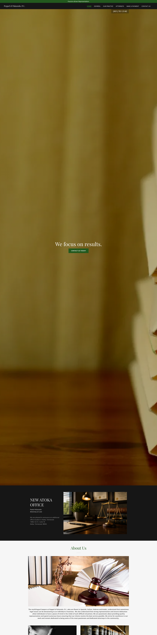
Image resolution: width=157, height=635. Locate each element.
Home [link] (89, 6)
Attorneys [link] (120, 6)
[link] (14, 6)
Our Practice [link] (108, 6)
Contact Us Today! (78, 251)
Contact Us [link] (146, 6)
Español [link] (97, 6)
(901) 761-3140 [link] (120, 11)
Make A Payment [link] (133, 6)
